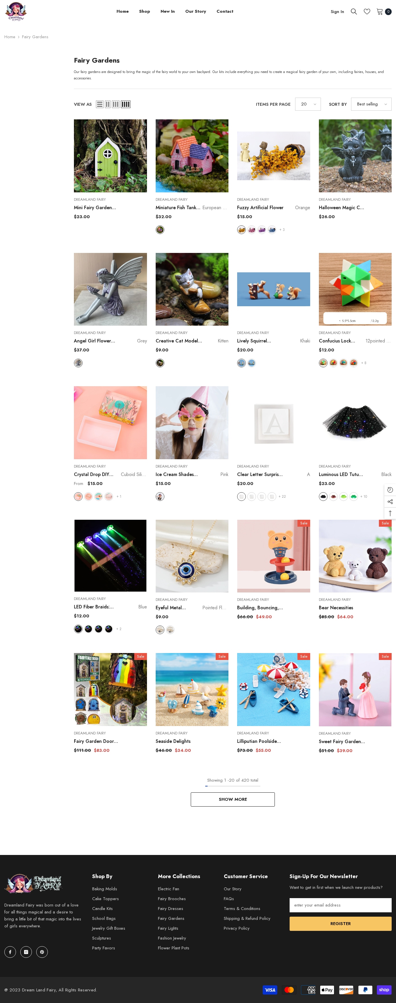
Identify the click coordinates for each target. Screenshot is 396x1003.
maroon (251, 363)
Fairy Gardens (35, 37)
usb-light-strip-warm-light (108, 496)
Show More (233, 799)
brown (333, 496)
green (98, 629)
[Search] (354, 11)
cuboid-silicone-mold (78, 496)
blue (272, 229)
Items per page (273, 104)
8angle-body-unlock (333, 363)
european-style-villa (160, 229)
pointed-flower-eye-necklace (160, 629)
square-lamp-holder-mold (98, 496)
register (340, 923)
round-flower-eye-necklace (170, 629)
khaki (241, 363)
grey (78, 363)
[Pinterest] (42, 952)
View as (83, 104)
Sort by (338, 104)
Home (9, 37)
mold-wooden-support (88, 496)
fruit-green (343, 496)
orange (241, 229)
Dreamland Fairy (90, 199)
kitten (160, 363)
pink (251, 229)
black (323, 496)
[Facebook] (10, 952)
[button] (99, 104)
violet (261, 229)
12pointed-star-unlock (323, 363)
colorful (88, 629)
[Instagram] (26, 952)
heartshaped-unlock (353, 363)
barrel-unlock (343, 363)
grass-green (353, 496)
